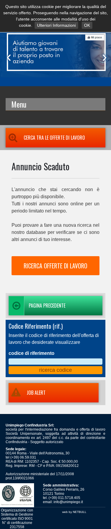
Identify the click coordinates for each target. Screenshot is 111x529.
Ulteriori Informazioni (56, 25)
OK (87, 25)
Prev (7, 58)
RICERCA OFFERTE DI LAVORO (55, 265)
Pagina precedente (47, 305)
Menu (18, 104)
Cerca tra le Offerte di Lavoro (54, 137)
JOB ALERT (36, 392)
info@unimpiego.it (68, 502)
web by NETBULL (74, 512)
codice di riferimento (31, 353)
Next (103, 58)
